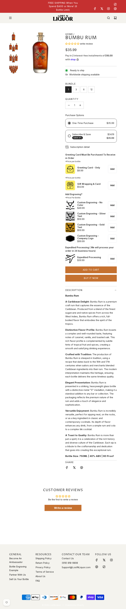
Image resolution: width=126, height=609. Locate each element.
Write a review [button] (63, 507)
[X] (101, 8)
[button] (72, 43)
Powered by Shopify (74, 605)
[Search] (108, 17)
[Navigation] (10, 17)
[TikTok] (115, 4)
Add (112, 169)
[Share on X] (74, 468)
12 (92, 89)
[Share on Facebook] (66, 468)
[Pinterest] (115, 8)
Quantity (71, 99)
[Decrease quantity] (68, 105)
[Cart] (115, 17)
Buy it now (91, 278)
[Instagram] (108, 8)
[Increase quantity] (80, 105)
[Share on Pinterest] (81, 468)
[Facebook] (95, 8)
